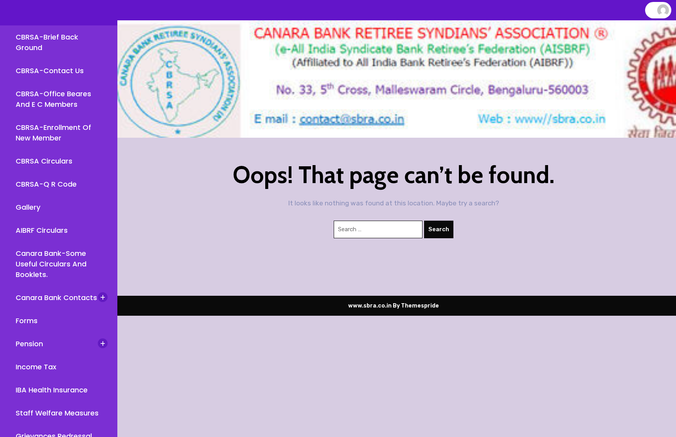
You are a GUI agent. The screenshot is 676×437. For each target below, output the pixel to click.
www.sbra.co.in (370, 305)
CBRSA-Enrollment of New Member (53, 132)
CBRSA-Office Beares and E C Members (53, 99)
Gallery (28, 207)
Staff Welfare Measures (57, 413)
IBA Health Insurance (52, 390)
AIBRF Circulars (42, 230)
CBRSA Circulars (44, 161)
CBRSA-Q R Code (46, 184)
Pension (29, 344)
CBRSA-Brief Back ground (47, 42)
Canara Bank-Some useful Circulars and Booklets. (51, 263)
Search (438, 229)
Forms (27, 321)
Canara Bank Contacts (56, 297)
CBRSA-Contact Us (50, 71)
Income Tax (36, 367)
